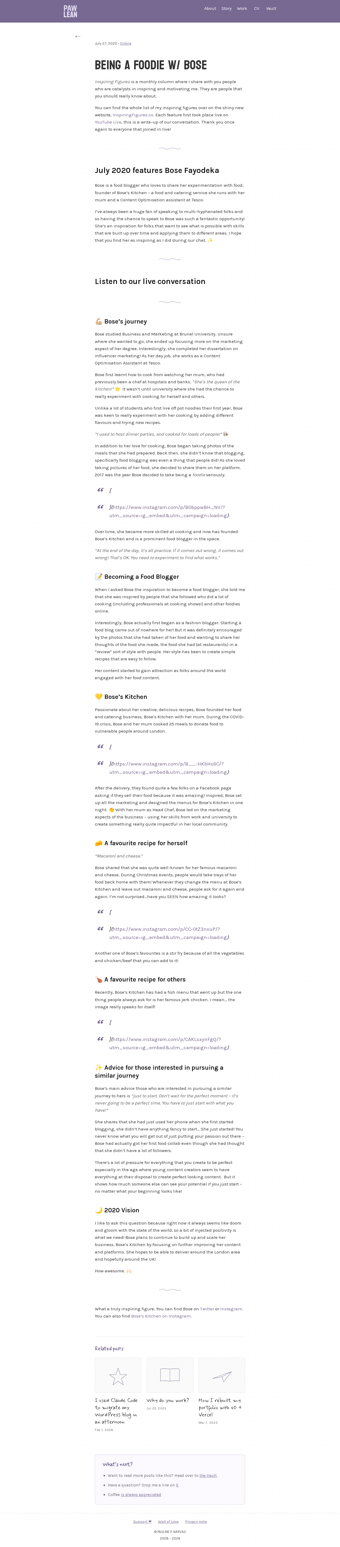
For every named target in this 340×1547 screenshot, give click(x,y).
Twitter (207, 1308)
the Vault (208, 1475)
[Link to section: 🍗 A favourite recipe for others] (90, 978)
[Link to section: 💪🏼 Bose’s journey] (90, 320)
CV (256, 8)
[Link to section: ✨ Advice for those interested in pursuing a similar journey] (90, 1067)
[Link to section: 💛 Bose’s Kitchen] (90, 696)
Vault (271, 8)
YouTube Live (108, 122)
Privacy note (196, 1521)
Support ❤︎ (142, 1521)
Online (125, 43)
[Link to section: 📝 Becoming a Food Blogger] (90, 576)
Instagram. (231, 1308)
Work (242, 8)
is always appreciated (141, 1494)
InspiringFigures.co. (133, 114)
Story (227, 8)
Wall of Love (168, 1521)
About (210, 8)
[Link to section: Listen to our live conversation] (88, 280)
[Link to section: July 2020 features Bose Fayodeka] (88, 169)
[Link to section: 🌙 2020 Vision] (90, 1209)
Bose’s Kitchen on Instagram (161, 1316)
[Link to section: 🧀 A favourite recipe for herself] (90, 842)
